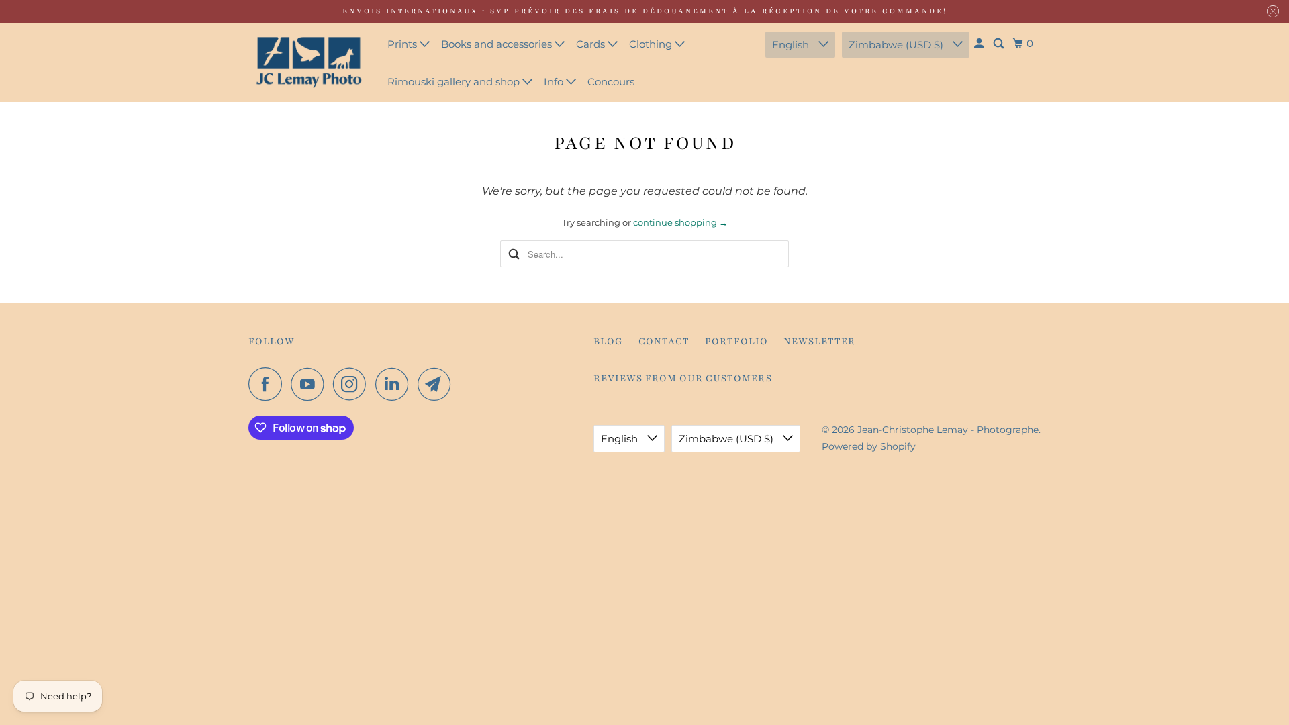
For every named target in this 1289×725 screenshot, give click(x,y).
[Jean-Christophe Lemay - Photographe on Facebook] (268, 384)
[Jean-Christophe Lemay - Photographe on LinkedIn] (395, 384)
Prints (403, 44)
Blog (608, 341)
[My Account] (980, 44)
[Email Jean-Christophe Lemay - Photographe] (438, 384)
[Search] (999, 44)
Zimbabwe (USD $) (897, 44)
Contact (663, 341)
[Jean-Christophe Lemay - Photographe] (308, 62)
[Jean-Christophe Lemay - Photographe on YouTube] (311, 384)
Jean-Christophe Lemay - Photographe (948, 430)
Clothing (652, 44)
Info (555, 81)
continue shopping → (680, 222)
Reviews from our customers (682, 378)
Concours (610, 81)
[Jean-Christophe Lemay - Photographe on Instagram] (353, 384)
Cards (592, 44)
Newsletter (819, 341)
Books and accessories (498, 44)
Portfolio (736, 341)
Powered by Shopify (869, 446)
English (792, 44)
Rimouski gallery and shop (454, 81)
